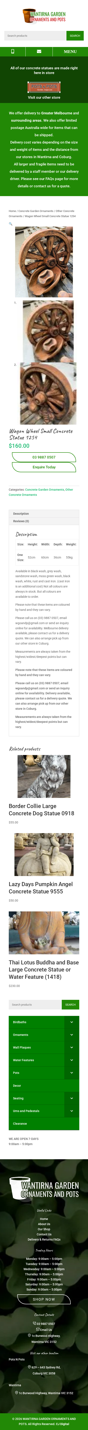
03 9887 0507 (44, 457)
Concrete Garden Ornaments (35, 211)
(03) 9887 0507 (49, 683)
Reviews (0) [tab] (21, 521)
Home (12, 211)
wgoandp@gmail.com (30, 688)
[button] (10, 223)
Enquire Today (44, 467)
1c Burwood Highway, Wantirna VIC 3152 (46, 1393)
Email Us (46, 1330)
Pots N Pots (17, 1359)
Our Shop (44, 1229)
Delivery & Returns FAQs (44, 1239)
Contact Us (44, 1234)
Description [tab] (21, 513)
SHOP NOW (44, 1299)
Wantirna (15, 1385)
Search (75, 35)
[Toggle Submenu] (71, 1022)
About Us (44, 1224)
